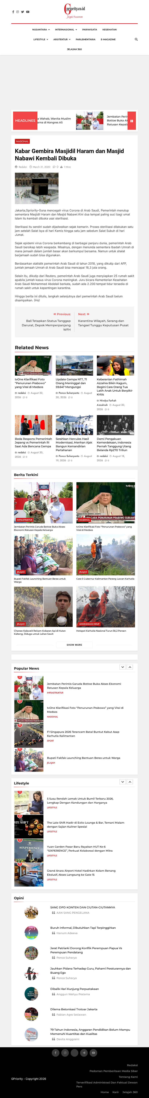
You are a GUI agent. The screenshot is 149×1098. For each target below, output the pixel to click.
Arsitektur (60, 39)
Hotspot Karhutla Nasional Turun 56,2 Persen (101, 630)
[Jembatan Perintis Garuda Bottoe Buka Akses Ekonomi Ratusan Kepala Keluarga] (79, 121)
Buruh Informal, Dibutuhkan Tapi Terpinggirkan (83, 927)
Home (105, 1092)
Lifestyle (39, 39)
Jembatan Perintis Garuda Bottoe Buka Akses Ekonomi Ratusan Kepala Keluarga (115, 120)
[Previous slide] (122, 667)
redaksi (23, 167)
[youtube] (28, 12)
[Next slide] (130, 667)
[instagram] (17, 12)
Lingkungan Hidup (89, 624)
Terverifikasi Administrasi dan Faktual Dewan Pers (107, 1084)
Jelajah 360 (74, 49)
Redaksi (132, 1065)
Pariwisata (89, 29)
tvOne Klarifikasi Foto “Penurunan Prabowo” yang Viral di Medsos (30, 383)
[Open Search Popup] (136, 39)
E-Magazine (108, 39)
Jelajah (21, 571)
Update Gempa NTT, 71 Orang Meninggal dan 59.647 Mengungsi (71, 383)
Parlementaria (85, 39)
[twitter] (22, 12)
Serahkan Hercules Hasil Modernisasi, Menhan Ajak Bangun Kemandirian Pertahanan (74, 444)
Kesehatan (109, 29)
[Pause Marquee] (132, 121)
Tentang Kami (128, 1077)
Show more (74, 644)
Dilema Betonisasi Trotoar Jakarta (73, 1009)
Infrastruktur (24, 519)
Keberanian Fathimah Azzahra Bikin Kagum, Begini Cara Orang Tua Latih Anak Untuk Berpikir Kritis (114, 387)
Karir (115, 1092)
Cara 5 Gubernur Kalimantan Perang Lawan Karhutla (105, 578)
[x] (74, 1053)
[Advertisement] (74, 82)
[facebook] (13, 12)
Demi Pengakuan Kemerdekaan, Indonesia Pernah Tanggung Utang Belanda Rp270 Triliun (114, 444)
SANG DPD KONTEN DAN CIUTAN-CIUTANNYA (82, 907)
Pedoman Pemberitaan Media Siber (114, 1071)
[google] (84, 1053)
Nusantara (39, 29)
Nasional (22, 141)
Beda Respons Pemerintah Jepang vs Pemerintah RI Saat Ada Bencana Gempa (33, 442)
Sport (50, 740)
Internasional (64, 29)
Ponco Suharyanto (69, 393)
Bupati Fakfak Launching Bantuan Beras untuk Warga (83, 758)
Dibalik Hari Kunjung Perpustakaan (74, 989)
